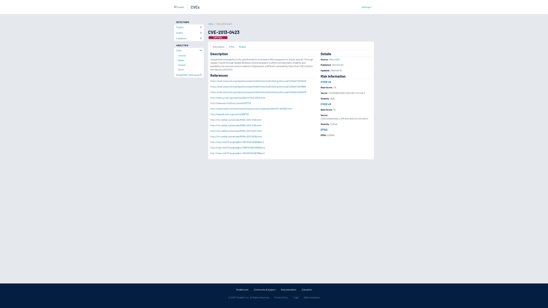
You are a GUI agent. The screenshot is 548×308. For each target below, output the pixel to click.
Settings (366, 7)
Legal (296, 297)
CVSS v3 (326, 104)
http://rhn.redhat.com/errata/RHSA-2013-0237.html (236, 130)
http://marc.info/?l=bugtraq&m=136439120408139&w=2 (237, 153)
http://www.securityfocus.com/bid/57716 (230, 103)
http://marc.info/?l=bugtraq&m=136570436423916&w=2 (237, 147)
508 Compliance (312, 297)
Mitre (331, 59)
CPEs (231, 46)
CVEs (195, 7)
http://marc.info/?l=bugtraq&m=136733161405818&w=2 (237, 142)
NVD (337, 59)
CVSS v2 (326, 81)
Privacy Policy (281, 297)
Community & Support (265, 289)
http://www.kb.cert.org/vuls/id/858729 (229, 114)
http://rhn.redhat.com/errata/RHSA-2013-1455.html (235, 125)
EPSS (324, 129)
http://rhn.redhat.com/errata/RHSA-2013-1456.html (235, 119)
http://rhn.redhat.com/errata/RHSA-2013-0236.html (236, 136)
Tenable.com (242, 289)
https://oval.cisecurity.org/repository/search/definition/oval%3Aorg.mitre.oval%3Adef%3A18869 (258, 86)
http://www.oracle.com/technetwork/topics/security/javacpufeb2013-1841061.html (251, 108)
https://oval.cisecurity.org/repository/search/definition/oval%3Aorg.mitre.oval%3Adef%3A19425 (258, 81)
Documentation (288, 289)
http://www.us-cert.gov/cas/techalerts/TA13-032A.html (237, 97)
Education (307, 289)
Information (218, 46)
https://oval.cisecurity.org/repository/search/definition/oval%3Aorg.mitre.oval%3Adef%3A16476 (258, 92)
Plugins (242, 46)
